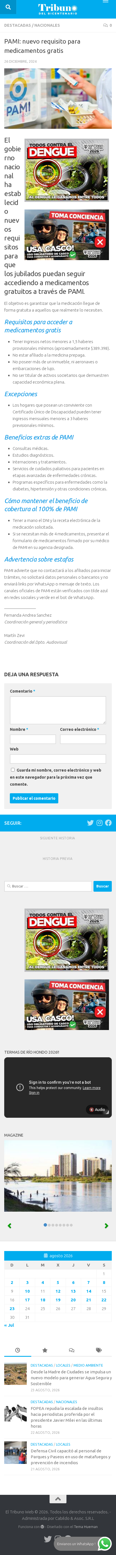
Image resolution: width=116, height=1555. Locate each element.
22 (103, 1299)
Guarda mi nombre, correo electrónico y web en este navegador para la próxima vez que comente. (55, 777)
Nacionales (47, 25)
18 (42, 1299)
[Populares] (44, 1351)
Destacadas (17, 25)
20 (73, 1299)
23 (12, 1308)
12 (58, 1291)
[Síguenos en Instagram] (99, 822)
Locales (63, 1365)
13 (73, 1291)
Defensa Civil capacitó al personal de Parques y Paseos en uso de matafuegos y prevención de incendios (70, 1456)
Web (14, 749)
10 (27, 1291)
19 (58, 1299)
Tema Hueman (86, 1527)
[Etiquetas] (98, 1351)
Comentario (22, 691)
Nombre (19, 729)
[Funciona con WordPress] (42, 1527)
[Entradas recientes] (17, 1351)
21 (88, 1299)
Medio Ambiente (88, 1365)
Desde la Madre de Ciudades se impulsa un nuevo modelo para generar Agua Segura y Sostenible (71, 1377)
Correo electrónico (79, 729)
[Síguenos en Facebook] (108, 822)
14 (88, 1291)
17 (27, 1299)
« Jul (9, 1325)
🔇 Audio (97, 1109)
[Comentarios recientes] (71, 1351)
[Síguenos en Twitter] (90, 822)
